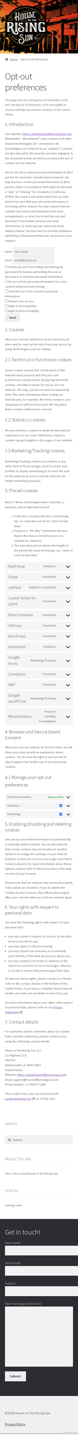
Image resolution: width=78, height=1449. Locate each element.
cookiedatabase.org (18, 1099)
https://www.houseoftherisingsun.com (47, 134)
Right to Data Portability (23, 311)
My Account (13, 1441)
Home (14, 59)
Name (8, 252)
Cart (60, 1438)
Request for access (21, 301)
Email (8, 260)
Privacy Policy (15, 1424)
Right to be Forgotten (22, 306)
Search (39, 1441)
